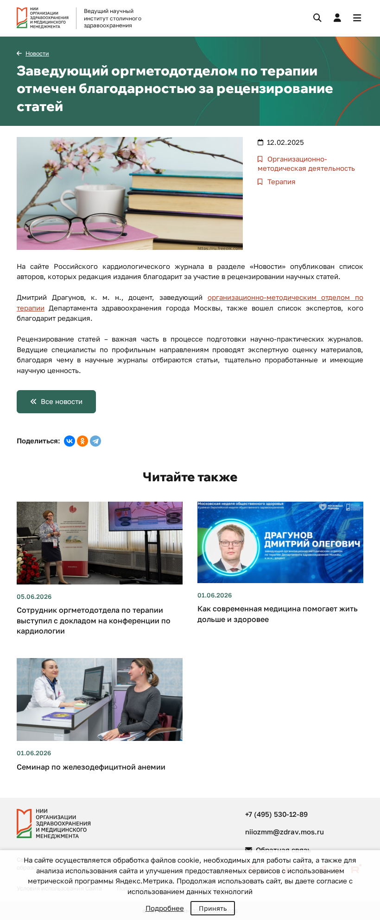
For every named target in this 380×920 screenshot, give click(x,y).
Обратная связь (282, 849)
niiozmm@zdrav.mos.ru (284, 831)
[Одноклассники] (82, 441)
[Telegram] (95, 441)
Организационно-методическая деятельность (306, 163)
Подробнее (165, 908)
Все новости (61, 401)
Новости (37, 53)
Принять (213, 908)
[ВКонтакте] (69, 441)
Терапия (281, 181)
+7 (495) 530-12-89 (276, 814)
